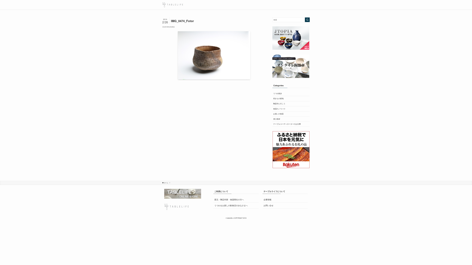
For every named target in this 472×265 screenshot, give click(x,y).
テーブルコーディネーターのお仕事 (287, 124)
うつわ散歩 (277, 93)
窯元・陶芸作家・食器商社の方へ (229, 199)
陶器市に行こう (279, 103)
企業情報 (267, 199)
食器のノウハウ (279, 108)
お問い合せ (268, 205)
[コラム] (172, 5)
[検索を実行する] (307, 19)
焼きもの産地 (278, 98)
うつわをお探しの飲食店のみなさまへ (231, 205)
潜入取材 (276, 119)
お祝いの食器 (278, 114)
